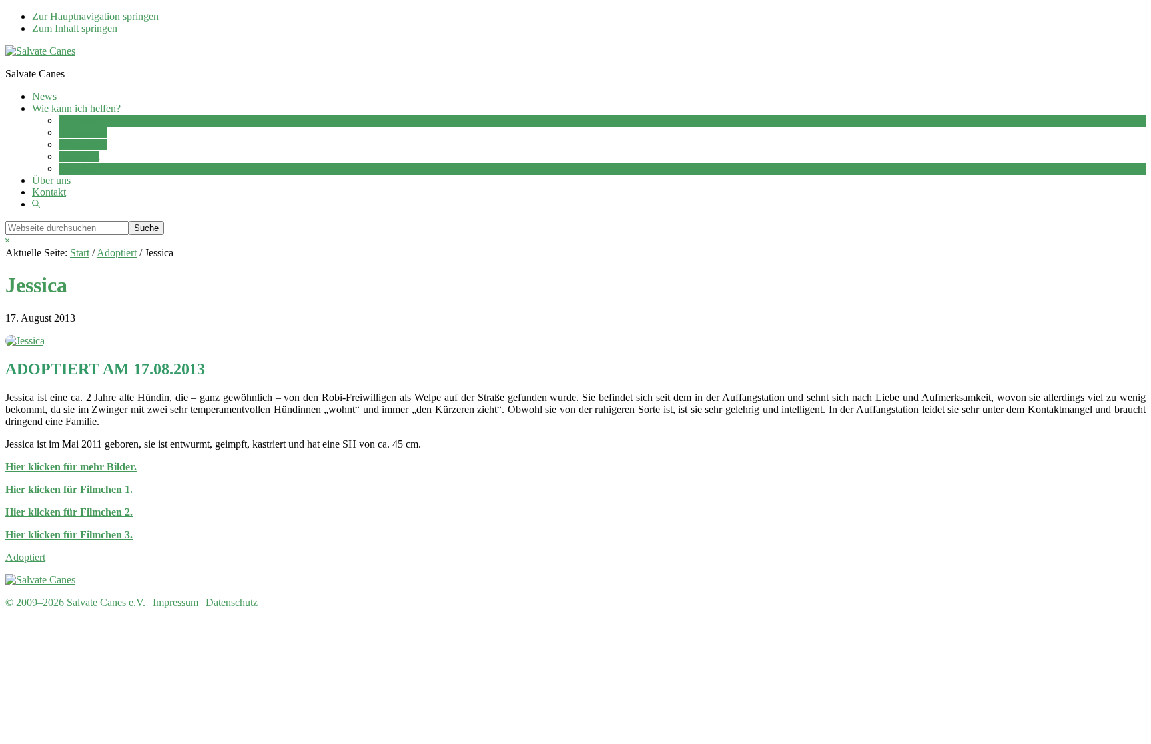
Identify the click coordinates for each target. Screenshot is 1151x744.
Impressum (175, 602)
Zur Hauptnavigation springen (95, 16)
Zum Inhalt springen (74, 28)
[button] (36, 204)
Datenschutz (232, 602)
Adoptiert (25, 557)
